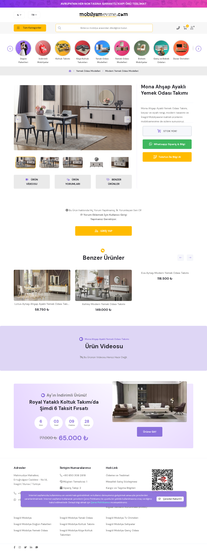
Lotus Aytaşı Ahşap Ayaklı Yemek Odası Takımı (43, 304)
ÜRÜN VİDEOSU (32, 182)
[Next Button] (127, 119)
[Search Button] (59, 28)
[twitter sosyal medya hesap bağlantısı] (25, 547)
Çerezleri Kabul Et (172, 498)
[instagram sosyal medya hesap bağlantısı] (20, 547)
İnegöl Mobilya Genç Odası (122, 530)
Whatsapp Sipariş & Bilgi (169, 144)
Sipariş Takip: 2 (71, 488)
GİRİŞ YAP (106, 231)
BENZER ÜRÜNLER (114, 182)
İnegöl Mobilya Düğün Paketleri (32, 524)
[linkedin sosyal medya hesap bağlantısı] (31, 547)
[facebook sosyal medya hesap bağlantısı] (14, 547)
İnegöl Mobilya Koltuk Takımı (77, 524)
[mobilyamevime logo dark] (103, 15)
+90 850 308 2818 (74, 475)
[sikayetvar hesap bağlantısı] (36, 547)
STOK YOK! (170, 131)
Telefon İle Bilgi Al (169, 157)
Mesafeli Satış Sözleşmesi (121, 481)
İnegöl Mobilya (23, 518)
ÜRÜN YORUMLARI (72, 182)
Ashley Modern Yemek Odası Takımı (103, 304)
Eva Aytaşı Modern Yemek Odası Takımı (165, 273)
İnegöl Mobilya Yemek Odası (31, 530)
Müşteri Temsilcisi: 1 (74, 481)
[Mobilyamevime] (70, 71)
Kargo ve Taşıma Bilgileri (121, 488)
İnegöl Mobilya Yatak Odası (76, 518)
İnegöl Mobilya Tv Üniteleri (122, 518)
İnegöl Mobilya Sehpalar (120, 524)
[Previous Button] (18, 119)
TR (32, 14)
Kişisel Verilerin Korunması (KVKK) (126, 507)
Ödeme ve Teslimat (117, 475)
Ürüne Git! (149, 431)
